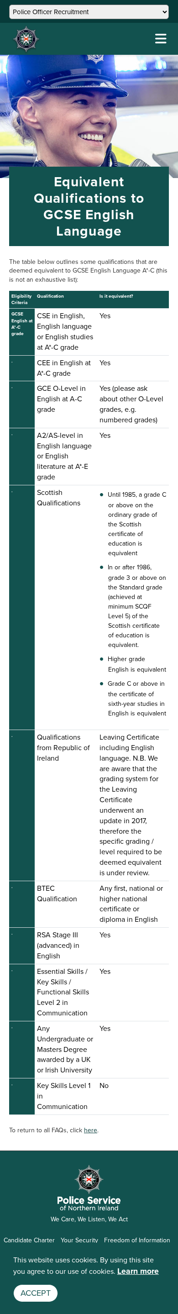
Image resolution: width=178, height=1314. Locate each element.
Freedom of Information (137, 1240)
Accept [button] (36, 1293)
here (90, 1130)
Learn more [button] (138, 1271)
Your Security (79, 1240)
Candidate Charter (29, 1240)
